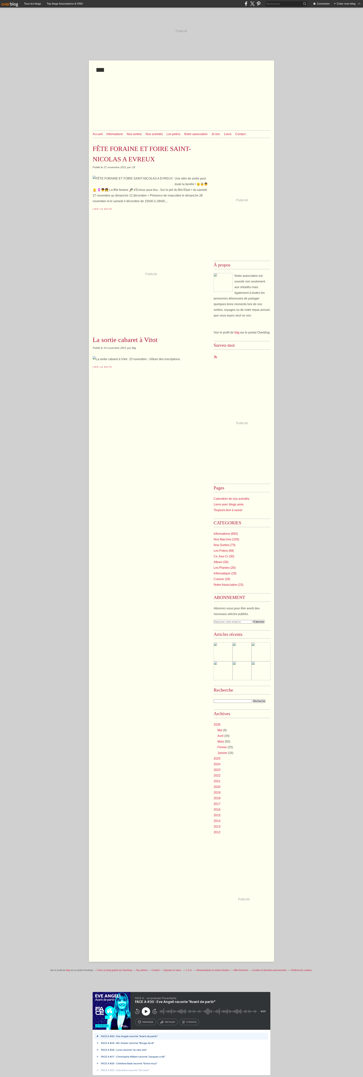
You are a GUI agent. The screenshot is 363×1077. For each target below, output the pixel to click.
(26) (221, 562)
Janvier (222, 752)
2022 (217, 775)
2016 (217, 809)
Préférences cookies (301, 970)
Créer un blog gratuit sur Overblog (114, 970)
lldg (236, 332)
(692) (226, 533)
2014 (217, 820)
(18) (222, 579)
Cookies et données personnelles (269, 970)
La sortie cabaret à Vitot (125, 340)
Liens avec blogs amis (229, 504)
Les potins (173, 134)
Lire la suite (102, 209)
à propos (191, 1022)
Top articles (142, 970)
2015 (217, 815)
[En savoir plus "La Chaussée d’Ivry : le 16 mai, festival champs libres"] (242, 651)
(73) (224, 545)
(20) (225, 567)
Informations (114, 134)
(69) (224, 550)
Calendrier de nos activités (231, 498)
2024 (217, 764)
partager (170, 1022)
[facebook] (246, 4)
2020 (217, 786)
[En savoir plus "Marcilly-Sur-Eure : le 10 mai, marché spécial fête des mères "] (260, 651)
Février (222, 747)
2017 (217, 803)
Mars (220, 741)
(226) (226, 539)
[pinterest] (258, 4)
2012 (217, 832)
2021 (217, 781)
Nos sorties (134, 134)
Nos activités (154, 134)
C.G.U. (189, 970)
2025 (217, 758)
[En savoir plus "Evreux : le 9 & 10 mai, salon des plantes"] (260, 670)
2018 (217, 798)
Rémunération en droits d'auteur (213, 970)
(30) (224, 556)
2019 (217, 792)
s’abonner (147, 1022)
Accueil (98, 134)
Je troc (215, 134)
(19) (225, 573)
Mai (219, 730)
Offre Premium (240, 970)
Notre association (196, 134)
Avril (220, 735)
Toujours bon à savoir (228, 510)
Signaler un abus (173, 970)
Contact (240, 134)
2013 (217, 826)
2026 (217, 724)
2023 (217, 769)
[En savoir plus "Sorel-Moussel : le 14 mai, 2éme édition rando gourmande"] (242, 670)
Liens (227, 134)
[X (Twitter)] (252, 4)
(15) (228, 584)
